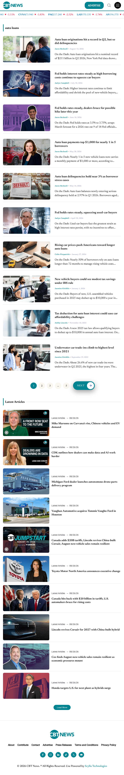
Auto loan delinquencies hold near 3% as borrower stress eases (86, 178)
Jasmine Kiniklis (62, 289)
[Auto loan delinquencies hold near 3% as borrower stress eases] (26, 186)
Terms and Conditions (86, 745)
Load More (62, 707)
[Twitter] (73, 754)
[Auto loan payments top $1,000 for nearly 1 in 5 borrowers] (26, 152)
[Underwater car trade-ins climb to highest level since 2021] (26, 357)
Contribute (22, 745)
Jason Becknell (61, 49)
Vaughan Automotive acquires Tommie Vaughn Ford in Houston (84, 513)
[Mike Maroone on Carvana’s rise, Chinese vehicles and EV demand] (26, 423)
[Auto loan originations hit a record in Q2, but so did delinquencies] (26, 49)
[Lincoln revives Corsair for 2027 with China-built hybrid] (26, 627)
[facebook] (43, 754)
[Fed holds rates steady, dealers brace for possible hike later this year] (26, 117)
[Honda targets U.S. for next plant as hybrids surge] (26, 686)
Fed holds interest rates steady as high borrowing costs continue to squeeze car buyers (85, 75)
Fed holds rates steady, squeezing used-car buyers (86, 212)
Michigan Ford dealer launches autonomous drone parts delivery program (84, 484)
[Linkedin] (58, 754)
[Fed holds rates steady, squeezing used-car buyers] (26, 220)
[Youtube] (81, 754)
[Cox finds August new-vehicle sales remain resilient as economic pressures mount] (26, 656)
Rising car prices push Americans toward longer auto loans (85, 247)
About (11, 745)
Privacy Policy (108, 745)
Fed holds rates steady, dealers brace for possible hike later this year (85, 110)
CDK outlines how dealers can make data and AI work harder (84, 454)
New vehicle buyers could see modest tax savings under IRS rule (85, 281)
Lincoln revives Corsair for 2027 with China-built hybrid (86, 629)
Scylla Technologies (96, 766)
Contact (35, 745)
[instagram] (50, 754)
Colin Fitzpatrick (62, 254)
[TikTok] (66, 754)
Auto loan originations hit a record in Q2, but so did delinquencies (85, 41)
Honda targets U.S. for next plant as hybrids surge (81, 688)
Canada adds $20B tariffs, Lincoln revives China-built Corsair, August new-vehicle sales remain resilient (84, 542)
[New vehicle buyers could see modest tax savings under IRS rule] (26, 289)
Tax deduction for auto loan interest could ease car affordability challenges (86, 315)
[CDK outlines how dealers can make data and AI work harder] (26, 452)
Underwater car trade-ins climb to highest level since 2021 (84, 349)
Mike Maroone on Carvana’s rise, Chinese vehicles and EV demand (86, 425)
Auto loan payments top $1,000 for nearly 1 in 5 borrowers (85, 144)
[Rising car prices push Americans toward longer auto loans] (26, 254)
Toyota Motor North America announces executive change (86, 571)
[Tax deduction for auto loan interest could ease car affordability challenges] (26, 323)
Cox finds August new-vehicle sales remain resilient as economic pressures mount (83, 659)
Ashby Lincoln (61, 323)
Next (81, 385)
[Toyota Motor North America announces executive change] (26, 569)
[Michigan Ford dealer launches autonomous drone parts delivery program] (26, 481)
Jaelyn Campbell (62, 83)
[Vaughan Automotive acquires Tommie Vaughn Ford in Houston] (26, 511)
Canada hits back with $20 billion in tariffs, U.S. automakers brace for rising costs (80, 601)
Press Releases (64, 745)
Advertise (48, 745)
